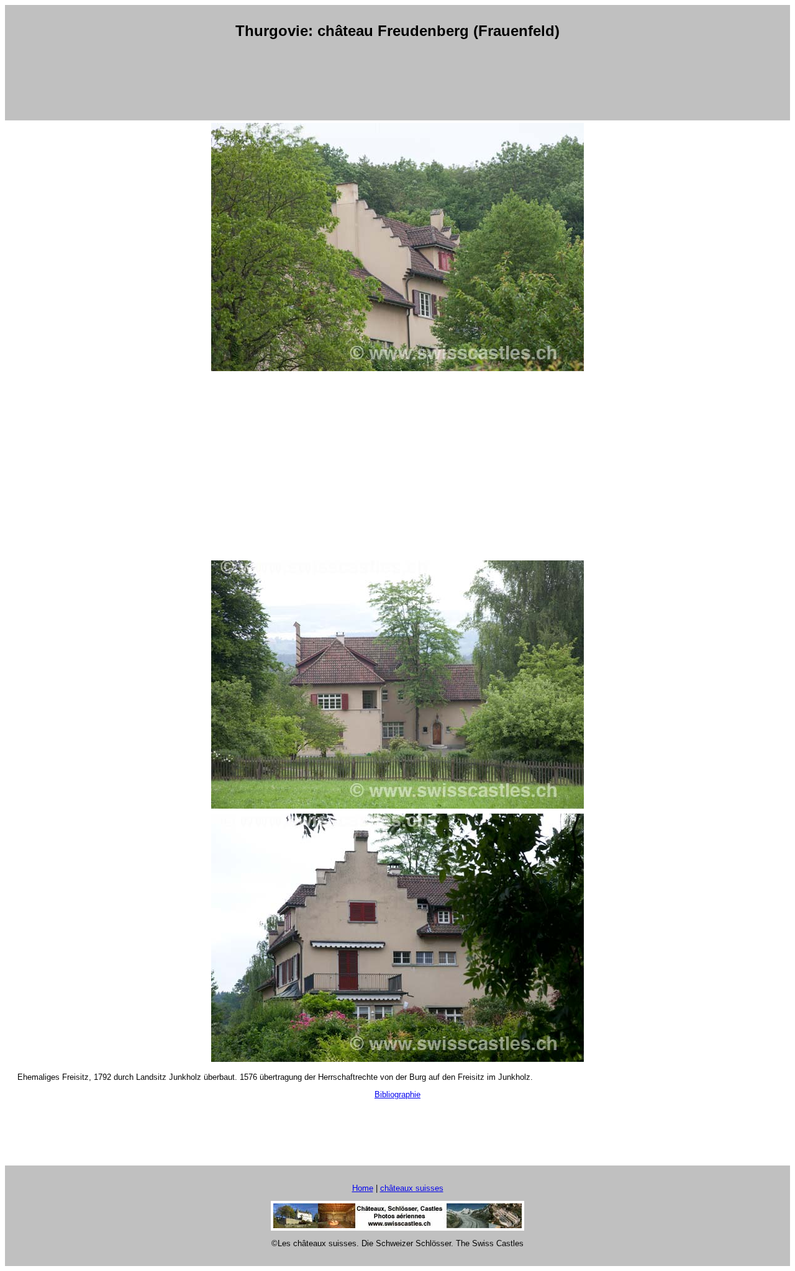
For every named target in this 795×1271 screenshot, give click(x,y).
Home (362, 1188)
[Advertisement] (397, 80)
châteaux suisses (411, 1188)
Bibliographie (397, 1094)
